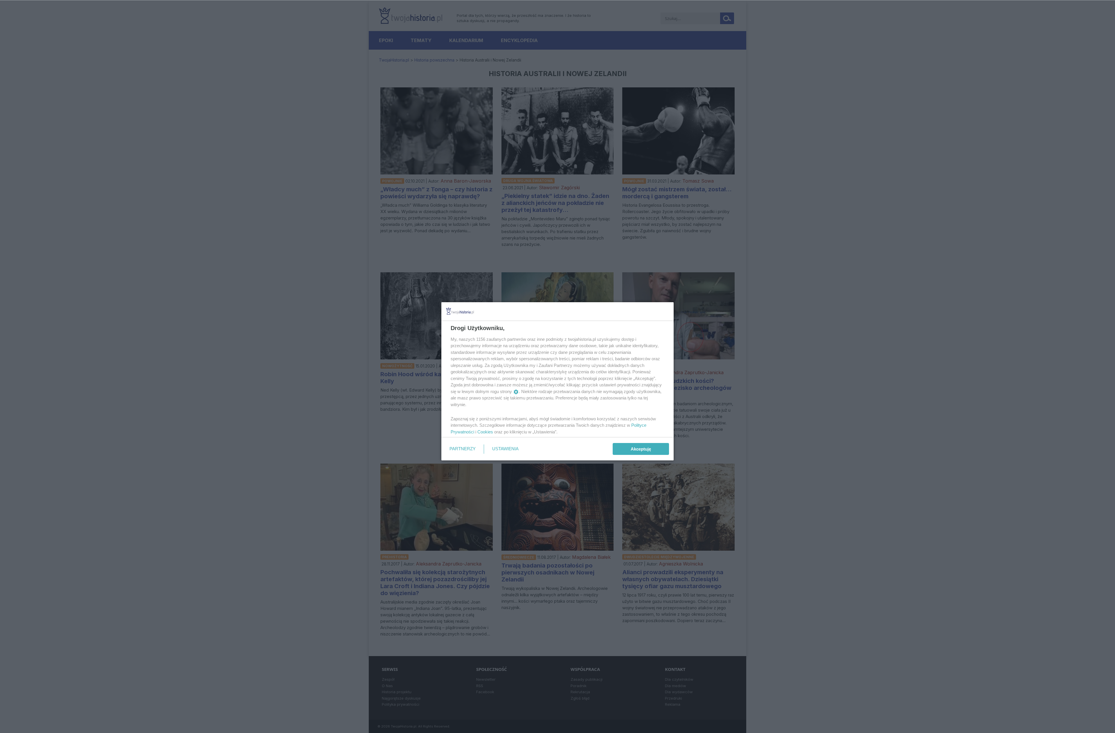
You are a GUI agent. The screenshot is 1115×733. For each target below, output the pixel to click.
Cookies (485, 431)
